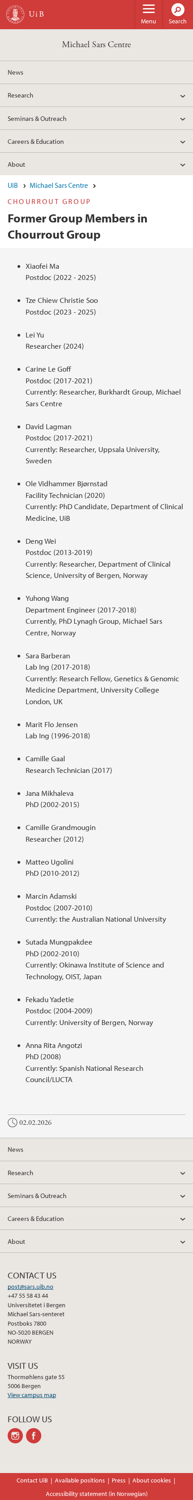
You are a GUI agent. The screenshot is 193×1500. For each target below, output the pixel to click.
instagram (17, 1435)
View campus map (32, 1395)
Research (20, 94)
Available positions (80, 1480)
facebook (35, 1435)
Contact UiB (32, 1480)
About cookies (151, 1480)
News (15, 71)
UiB (13, 185)
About (16, 164)
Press (119, 1480)
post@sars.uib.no (30, 1287)
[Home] (15, 14)
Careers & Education (36, 141)
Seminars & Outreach (37, 118)
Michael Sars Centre (96, 44)
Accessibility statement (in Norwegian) (97, 1494)
